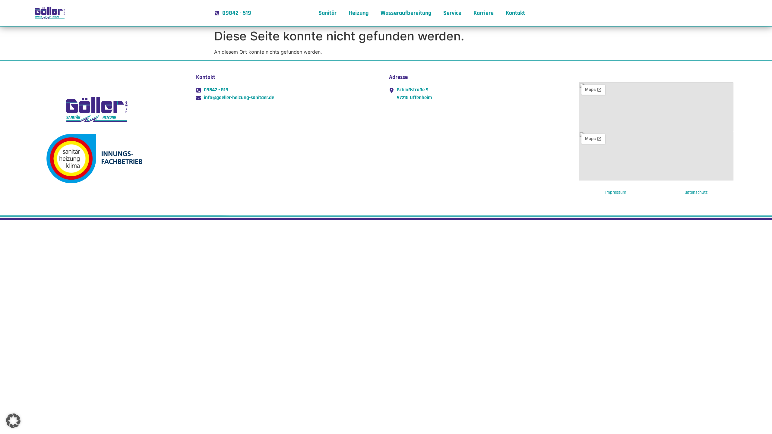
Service (452, 13)
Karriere (483, 13)
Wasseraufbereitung (406, 13)
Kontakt (515, 13)
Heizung (359, 13)
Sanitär (327, 13)
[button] (13, 420)
